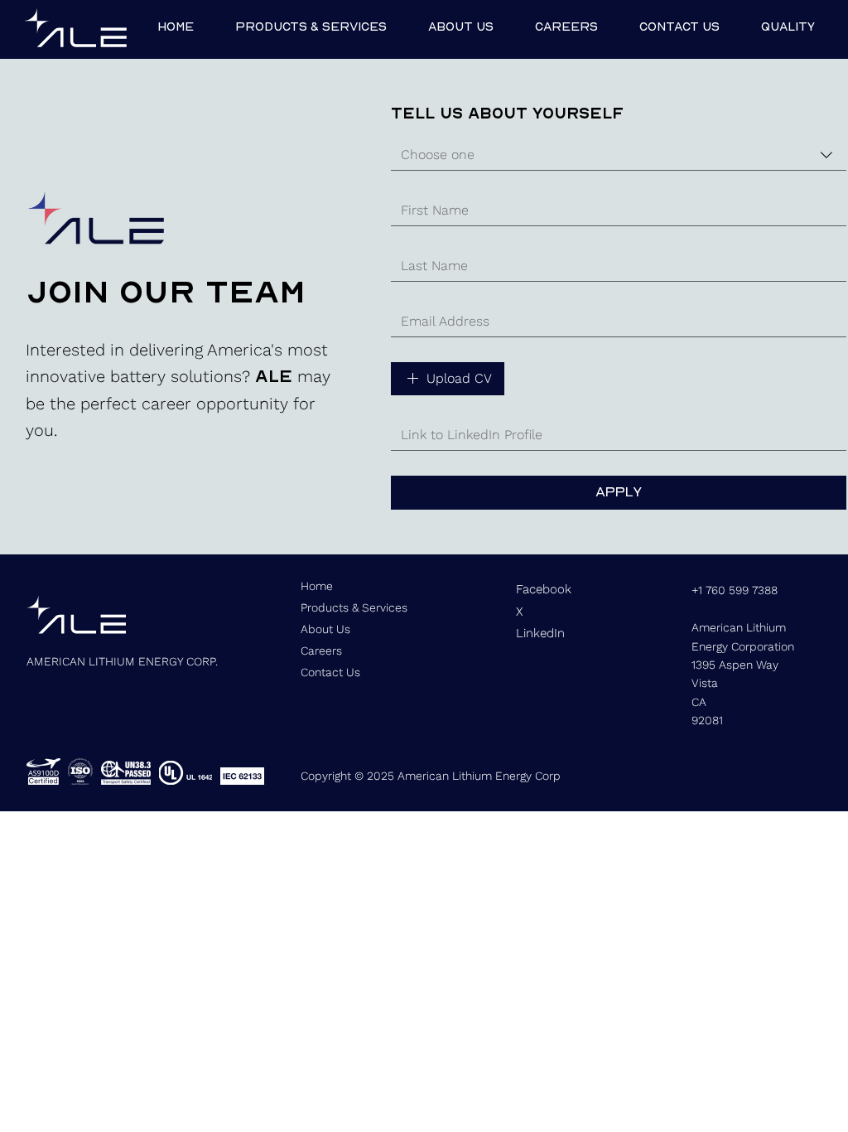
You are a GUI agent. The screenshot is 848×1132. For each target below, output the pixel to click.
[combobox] (618, 155)
